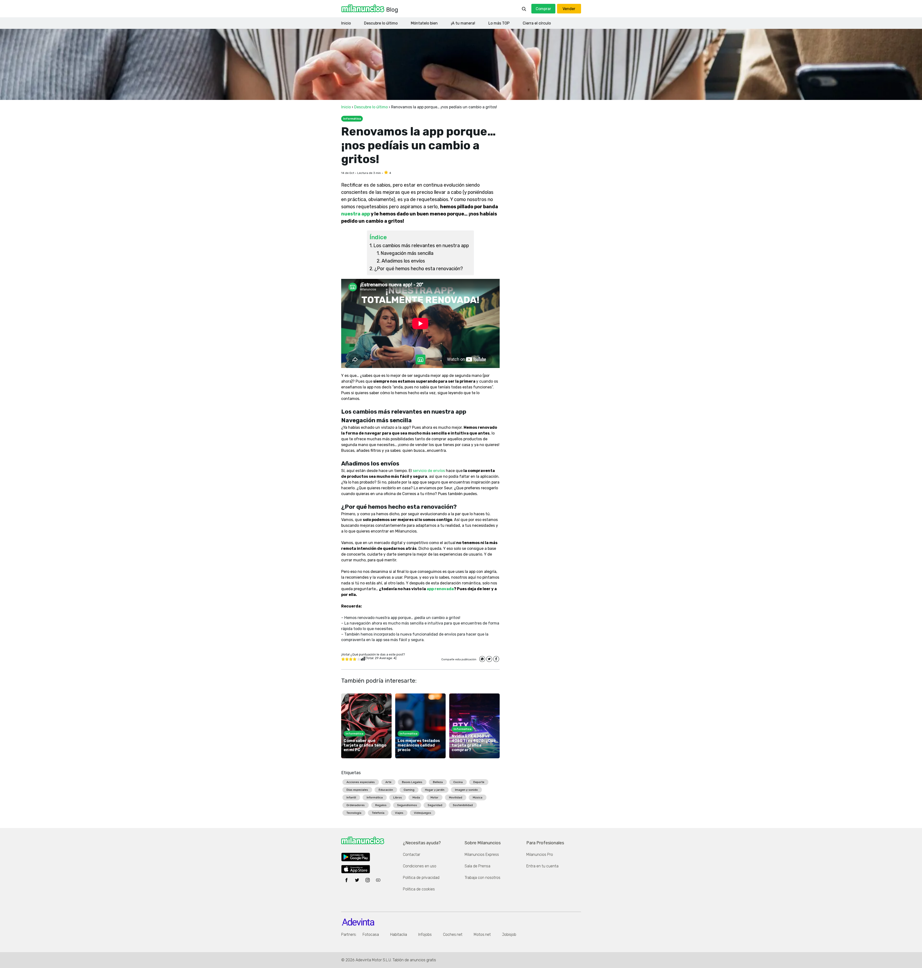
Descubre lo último (381, 23)
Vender (569, 8)
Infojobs (425, 934)
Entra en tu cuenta (542, 866)
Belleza (438, 782)
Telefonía (378, 813)
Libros (397, 797)
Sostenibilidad (463, 805)
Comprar (543, 8)
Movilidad (455, 797)
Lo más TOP (499, 23)
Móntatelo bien (424, 23)
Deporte (478, 782)
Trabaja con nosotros (482, 877)
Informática (375, 797)
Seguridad (435, 805)
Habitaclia (398, 934)
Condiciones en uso (419, 866)
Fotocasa (371, 934)
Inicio (346, 23)
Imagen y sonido (466, 789)
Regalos (381, 805)
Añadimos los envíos (403, 261)
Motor (434, 797)
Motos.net (482, 934)
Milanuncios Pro (539, 854)
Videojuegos (422, 813)
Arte (388, 782)
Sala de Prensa (477, 866)
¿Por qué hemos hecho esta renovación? (418, 268)
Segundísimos (407, 805)
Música (477, 797)
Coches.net (452, 934)
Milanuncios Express (482, 854)
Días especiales (357, 789)
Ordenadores (355, 805)
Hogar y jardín (434, 789)
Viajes (399, 813)
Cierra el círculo (537, 23)
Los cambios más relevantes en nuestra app (421, 245)
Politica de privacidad (421, 877)
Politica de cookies (419, 889)
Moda (416, 797)
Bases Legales (412, 782)
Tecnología (353, 813)
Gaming (409, 789)
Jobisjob (509, 934)
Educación (386, 789)
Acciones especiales (360, 782)
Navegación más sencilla (407, 253)
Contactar (411, 854)
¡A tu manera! (463, 23)
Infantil (351, 797)
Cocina (458, 782)
